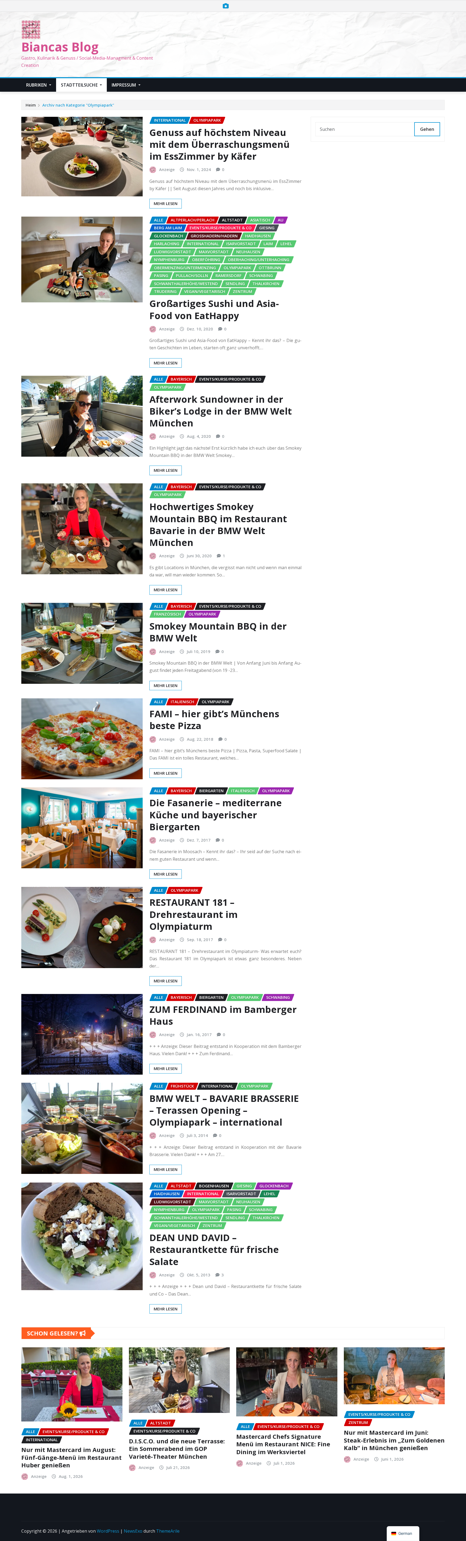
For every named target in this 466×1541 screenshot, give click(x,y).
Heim (31, 105)
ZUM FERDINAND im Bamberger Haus (223, 1015)
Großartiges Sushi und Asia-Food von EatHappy (214, 309)
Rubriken (37, 85)
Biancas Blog (59, 46)
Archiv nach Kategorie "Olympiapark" (78, 105)
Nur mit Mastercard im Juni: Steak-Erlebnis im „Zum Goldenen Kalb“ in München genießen (394, 1440)
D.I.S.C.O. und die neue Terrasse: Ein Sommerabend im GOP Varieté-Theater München (177, 1448)
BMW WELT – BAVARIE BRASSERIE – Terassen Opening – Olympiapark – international (224, 1110)
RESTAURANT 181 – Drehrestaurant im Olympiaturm (193, 914)
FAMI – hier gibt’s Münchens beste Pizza (214, 720)
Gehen (427, 129)
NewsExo (133, 1531)
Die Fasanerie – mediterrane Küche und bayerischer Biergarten (215, 815)
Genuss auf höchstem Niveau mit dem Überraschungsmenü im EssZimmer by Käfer (219, 144)
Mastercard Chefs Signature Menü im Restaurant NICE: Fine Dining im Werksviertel (283, 1444)
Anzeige (167, 169)
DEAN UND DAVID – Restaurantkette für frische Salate (214, 1249)
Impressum (124, 85)
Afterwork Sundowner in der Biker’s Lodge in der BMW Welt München (220, 411)
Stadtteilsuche (80, 85)
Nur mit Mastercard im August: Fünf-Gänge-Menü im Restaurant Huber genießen (71, 1457)
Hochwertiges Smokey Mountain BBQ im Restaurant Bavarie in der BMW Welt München (218, 524)
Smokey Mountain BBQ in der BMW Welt (218, 632)
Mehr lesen (165, 203)
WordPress (108, 1531)
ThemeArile (168, 1531)
